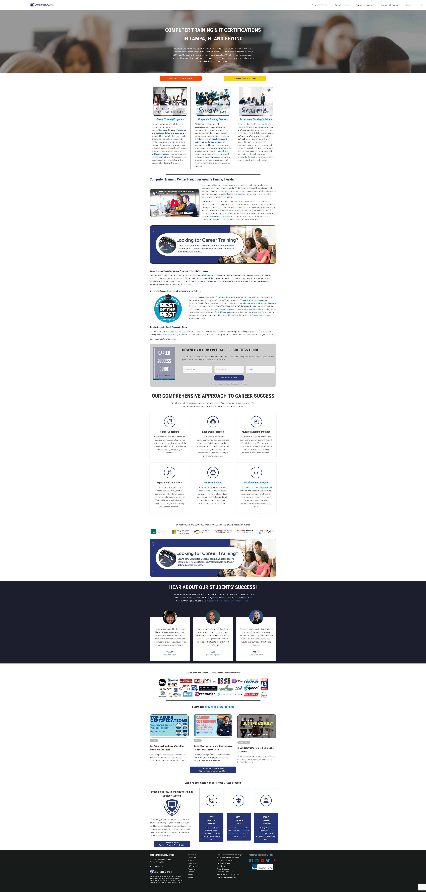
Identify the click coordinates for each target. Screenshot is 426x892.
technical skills (215, 139)
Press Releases (223, 869)
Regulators (192, 869)
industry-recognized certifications (260, 303)
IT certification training (250, 300)
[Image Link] (42, 5)
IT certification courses (225, 312)
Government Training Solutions (256, 119)
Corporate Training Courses (213, 119)
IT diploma (181, 130)
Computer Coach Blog (219, 707)
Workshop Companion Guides (228, 857)
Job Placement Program (256, 482)
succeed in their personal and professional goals (228, 600)
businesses (240, 194)
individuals (226, 194)
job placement (265, 487)
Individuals (192, 855)
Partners (191, 872)
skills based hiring (223, 309)
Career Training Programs (170, 119)
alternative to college (219, 216)
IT (182, 151)
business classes (234, 833)
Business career (161, 154)
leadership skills (212, 142)
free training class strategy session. (211, 836)
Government (193, 863)
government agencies (259, 127)
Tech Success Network (226, 860)
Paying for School (223, 863)
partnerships (204, 490)
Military (191, 860)
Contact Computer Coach (226, 877)
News (223, 866)
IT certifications (223, 297)
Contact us (252, 157)
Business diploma (164, 133)
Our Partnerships (213, 482)
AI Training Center (195, 866)
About (190, 877)
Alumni (190, 874)
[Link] (213, 472)
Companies (192, 857)
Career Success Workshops (231, 855)
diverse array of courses (210, 275)
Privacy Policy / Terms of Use (228, 874)
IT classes (243, 831)
